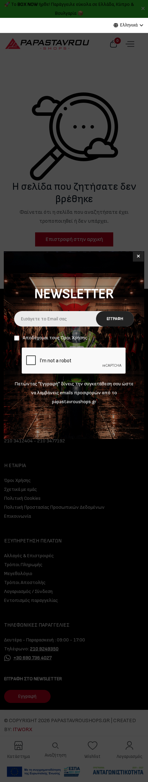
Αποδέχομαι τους (55, 338)
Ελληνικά (129, 25)
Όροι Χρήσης (74, 338)
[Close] (138, 256)
